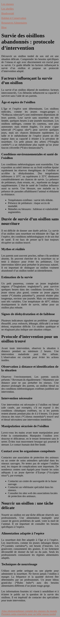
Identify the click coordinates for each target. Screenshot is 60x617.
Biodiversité (7, 13)
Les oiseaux (7, 4)
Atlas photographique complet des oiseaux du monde (29, 611)
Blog (3, 27)
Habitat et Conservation (13, 18)
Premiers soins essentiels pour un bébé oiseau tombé (28, 614)
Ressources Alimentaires (14, 22)
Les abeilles (7, 8)
